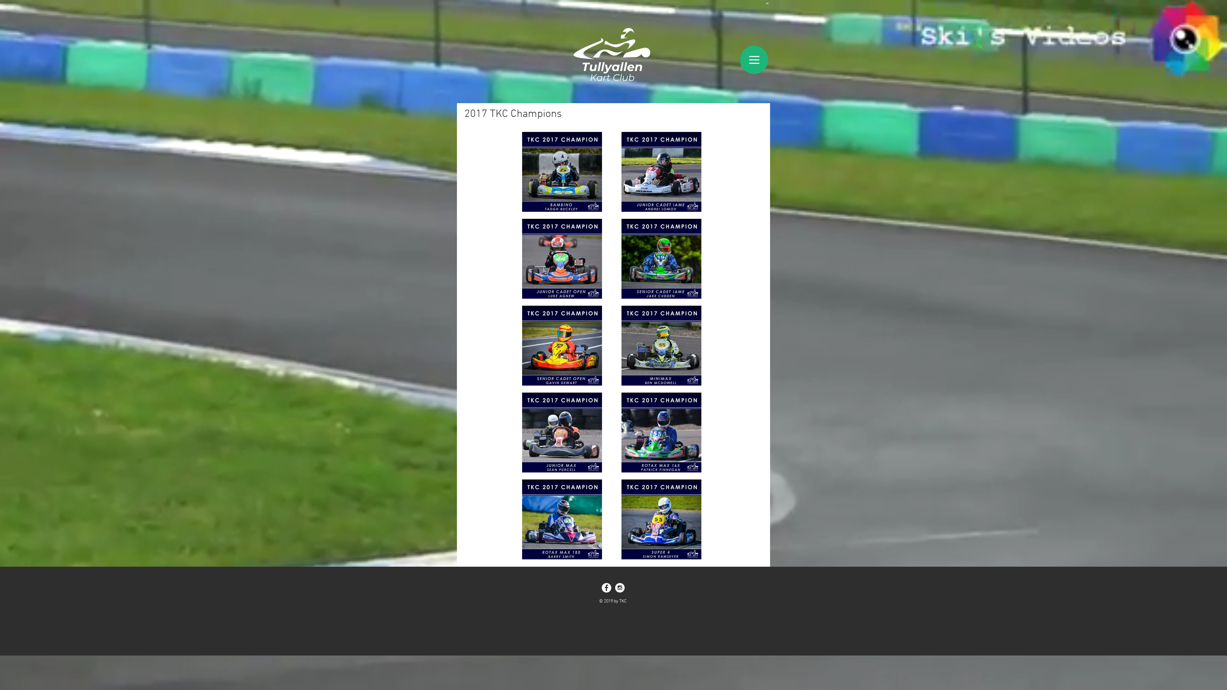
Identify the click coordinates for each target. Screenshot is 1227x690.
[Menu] (754, 60)
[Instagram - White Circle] (620, 588)
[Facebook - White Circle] (606, 588)
